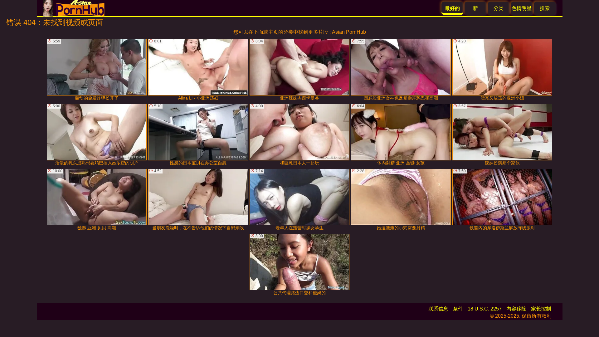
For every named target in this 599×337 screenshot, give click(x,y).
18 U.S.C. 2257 (485, 308)
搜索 (545, 8)
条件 (458, 308)
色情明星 (522, 8)
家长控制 (541, 308)
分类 (499, 8)
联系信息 (438, 308)
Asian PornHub (349, 32)
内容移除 (516, 308)
